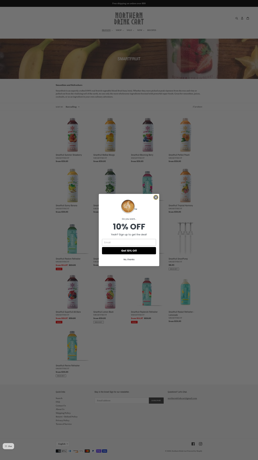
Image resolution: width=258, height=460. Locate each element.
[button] (129, 206)
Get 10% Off (129, 251)
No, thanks (129, 259)
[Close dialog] (155, 197)
